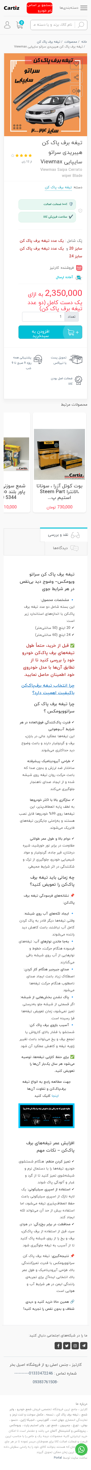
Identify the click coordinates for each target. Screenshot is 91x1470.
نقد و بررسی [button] (58, 534)
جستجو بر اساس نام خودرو (39, 8)
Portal (58, 1458)
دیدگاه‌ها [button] (61, 548)
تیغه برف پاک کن (58, 187)
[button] (19, 25)
